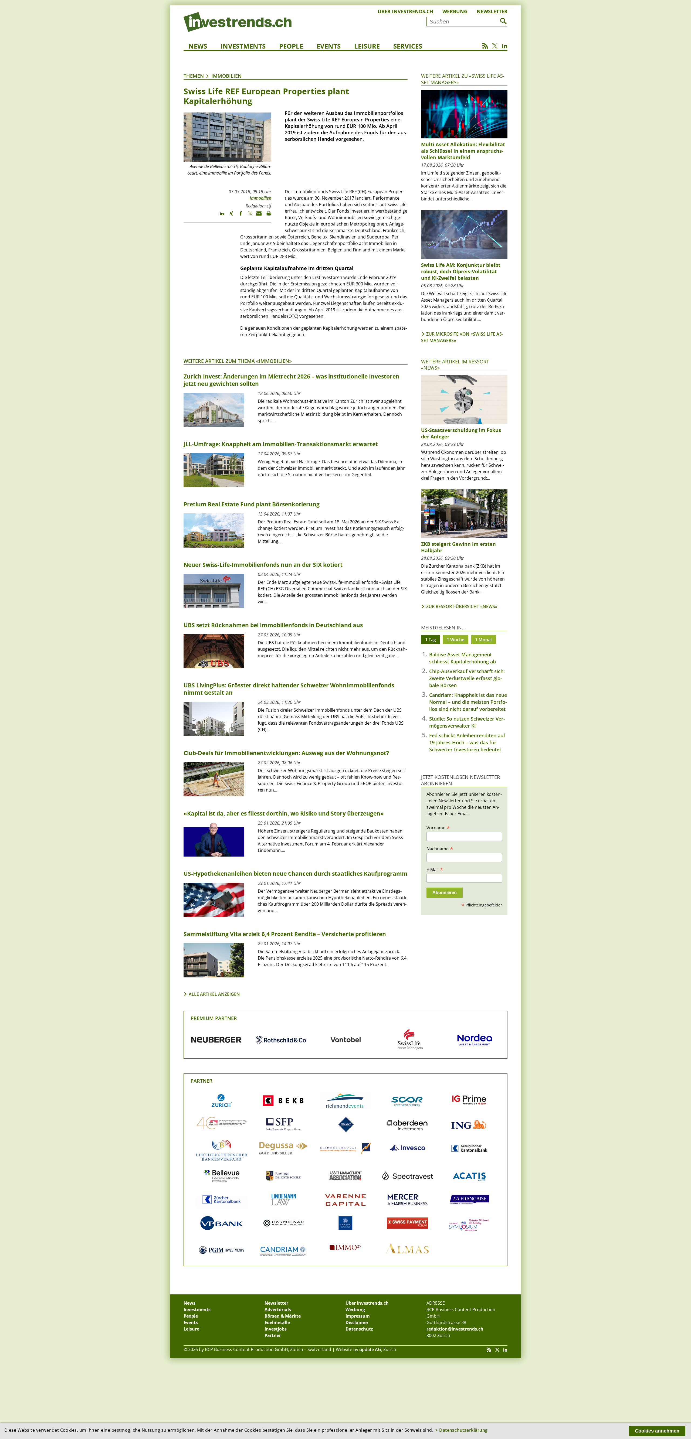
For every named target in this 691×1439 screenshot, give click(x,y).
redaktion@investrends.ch (454, 1329)
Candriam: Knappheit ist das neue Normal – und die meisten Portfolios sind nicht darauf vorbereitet (468, 702)
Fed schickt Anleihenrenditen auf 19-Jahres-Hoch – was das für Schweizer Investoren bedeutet (467, 742)
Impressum (358, 1316)
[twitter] (247, 215)
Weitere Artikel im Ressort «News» (455, 364)
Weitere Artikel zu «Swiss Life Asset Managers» (462, 79)
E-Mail (434, 869)
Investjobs (276, 1329)
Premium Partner (214, 1018)
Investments (243, 46)
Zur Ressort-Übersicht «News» (461, 606)
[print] (266, 215)
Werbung (455, 11)
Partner (201, 1080)
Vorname (438, 827)
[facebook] (238, 215)
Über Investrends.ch (405, 11)
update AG (370, 1349)
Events (329, 46)
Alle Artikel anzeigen (214, 994)
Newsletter (492, 11)
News (197, 46)
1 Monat (483, 640)
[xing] (228, 215)
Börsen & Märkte (283, 1316)
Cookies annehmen (657, 1431)
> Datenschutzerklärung (461, 1430)
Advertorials (278, 1309)
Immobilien (226, 76)
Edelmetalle (277, 1322)
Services (407, 46)
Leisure (367, 46)
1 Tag (430, 640)
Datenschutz (359, 1329)
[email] (257, 215)
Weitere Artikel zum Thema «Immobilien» (238, 361)
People (291, 46)
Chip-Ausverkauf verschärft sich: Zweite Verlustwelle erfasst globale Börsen (467, 678)
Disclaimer (357, 1322)
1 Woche (455, 640)
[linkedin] (219, 215)
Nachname (439, 848)
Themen (194, 76)
